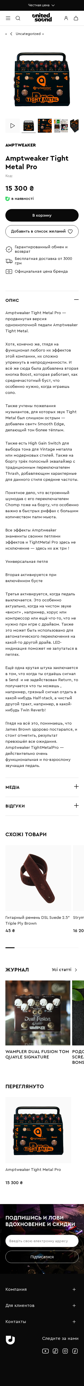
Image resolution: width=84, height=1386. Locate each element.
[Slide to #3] (61, 126)
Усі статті (61, 970)
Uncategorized (28, 34)
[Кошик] (75, 18)
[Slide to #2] (45, 126)
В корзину (42, 215)
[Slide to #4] (77, 126)
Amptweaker (20, 145)
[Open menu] (8, 18)
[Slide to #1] (29, 126)
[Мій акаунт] (66, 18)
